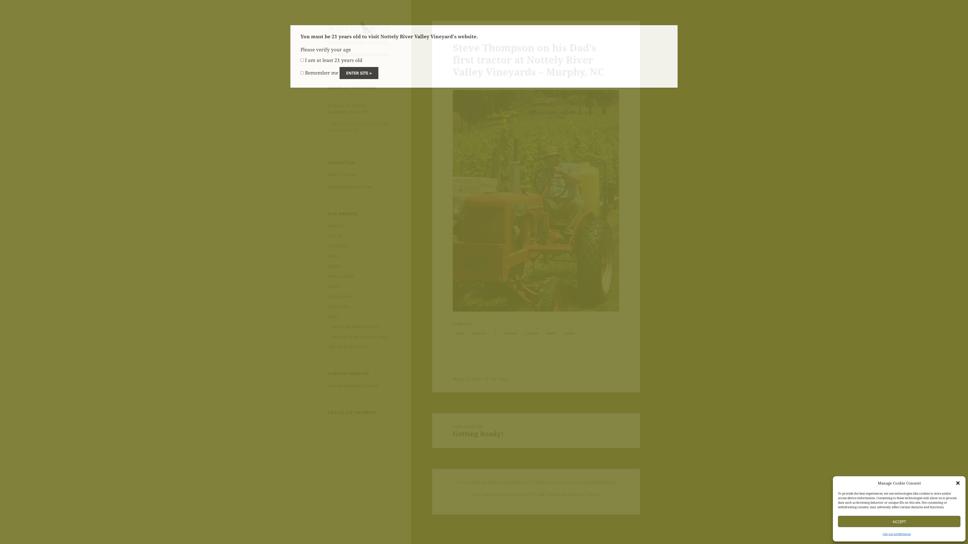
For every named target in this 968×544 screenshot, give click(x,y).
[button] (957, 483)
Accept (899, 521)
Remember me (321, 73)
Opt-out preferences (897, 534)
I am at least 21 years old (333, 60)
